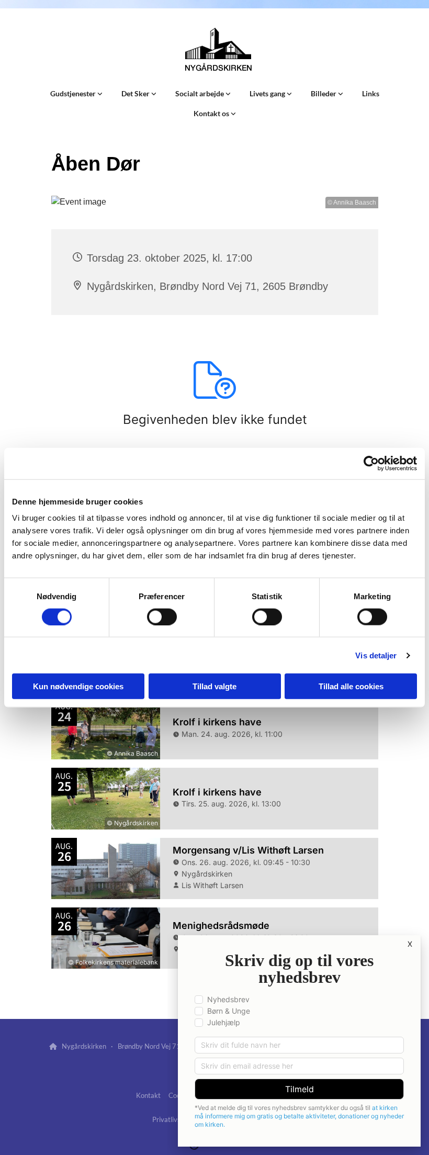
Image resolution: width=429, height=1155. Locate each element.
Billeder (324, 93)
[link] (76, 94)
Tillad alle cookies (351, 686)
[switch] (162, 616)
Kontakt (148, 1095)
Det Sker (136, 93)
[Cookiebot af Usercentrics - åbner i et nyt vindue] (371, 463)
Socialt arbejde (200, 93)
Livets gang (268, 93)
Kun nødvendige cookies (78, 686)
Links (370, 93)
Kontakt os (212, 113)
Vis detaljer (376, 655)
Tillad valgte (214, 686)
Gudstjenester (73, 93)
